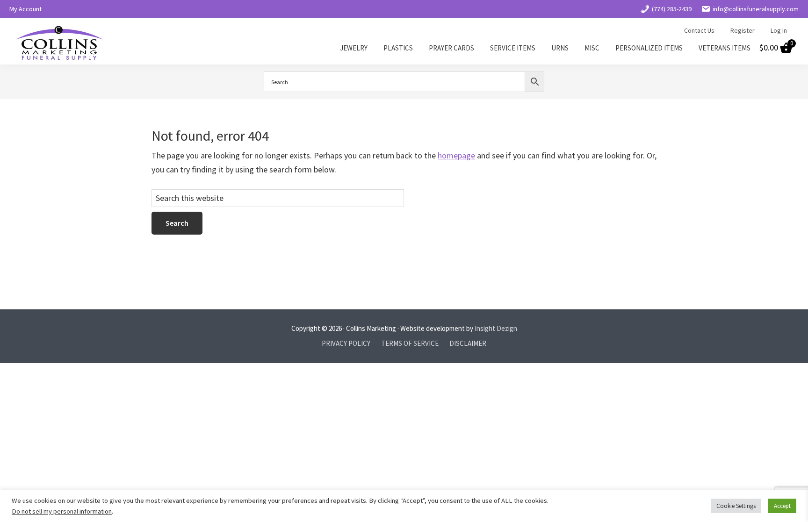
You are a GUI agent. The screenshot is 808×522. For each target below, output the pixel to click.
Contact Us (699, 30)
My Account (25, 9)
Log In (779, 30)
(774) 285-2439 (672, 9)
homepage (456, 155)
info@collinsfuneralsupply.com (756, 9)
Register (742, 30)
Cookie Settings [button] (736, 506)
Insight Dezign (496, 328)
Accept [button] (782, 506)
